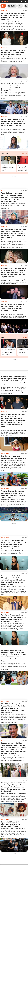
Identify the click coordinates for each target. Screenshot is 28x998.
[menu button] (25, 1)
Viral (20, 6)
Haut (3, 6)
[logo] (4, 1)
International (5, 373)
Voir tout (24, 153)
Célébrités (12, 6)
